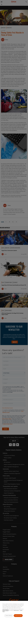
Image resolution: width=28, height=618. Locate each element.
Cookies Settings (8, 615)
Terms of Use (16, 610)
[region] (14, 609)
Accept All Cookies (18, 615)
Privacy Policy (5, 610)
